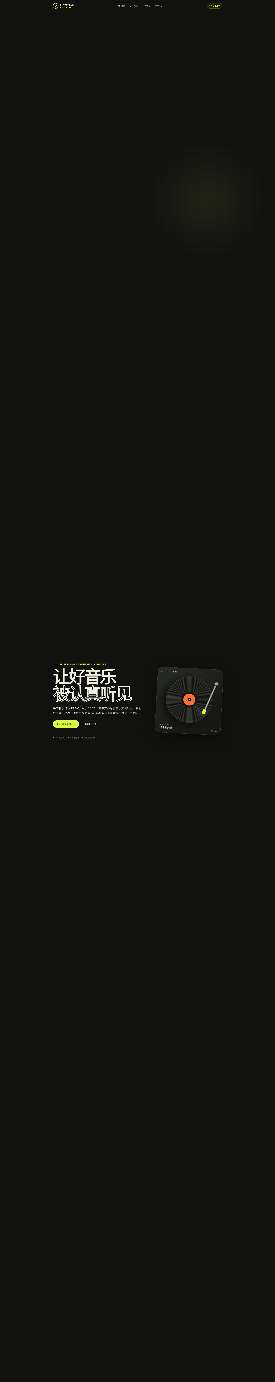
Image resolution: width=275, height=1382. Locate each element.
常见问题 (159, 6)
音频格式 (146, 6)
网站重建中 (215, 6)
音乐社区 (121, 6)
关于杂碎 (134, 6)
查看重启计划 (90, 724)
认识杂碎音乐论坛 (66, 724)
